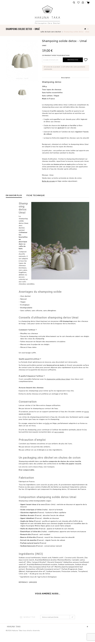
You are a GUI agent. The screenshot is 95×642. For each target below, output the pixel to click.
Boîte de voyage (48, 181)
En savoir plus (14, 195)
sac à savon (59, 432)
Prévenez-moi (72, 60)
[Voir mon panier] (88, 3)
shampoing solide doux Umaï (58, 379)
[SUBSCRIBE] (72, 617)
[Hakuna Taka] (47, 14)
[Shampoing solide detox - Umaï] (22, 92)
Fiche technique (36, 195)
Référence (23, 582)
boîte (47, 423)
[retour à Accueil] (85, 29)
